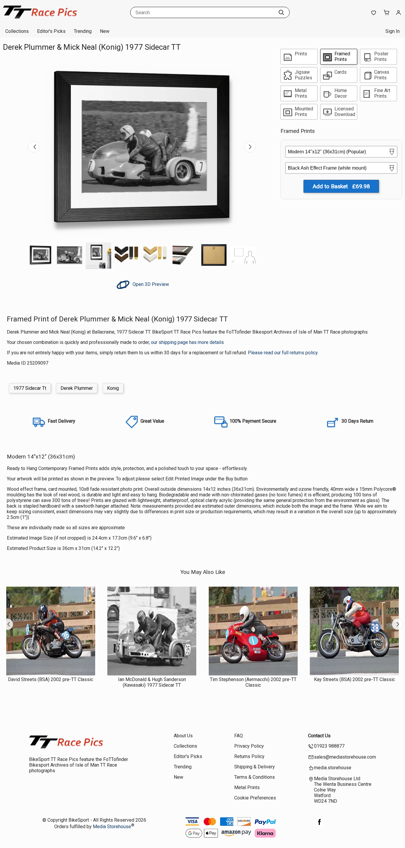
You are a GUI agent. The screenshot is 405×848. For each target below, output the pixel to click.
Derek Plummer (76, 388)
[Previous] (33, 146)
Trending (83, 31)
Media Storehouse (112, 826)
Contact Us (319, 735)
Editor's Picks (51, 31)
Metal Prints (247, 787)
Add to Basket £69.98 (341, 186)
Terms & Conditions (254, 777)
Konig (113, 388)
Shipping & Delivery (254, 767)
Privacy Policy (249, 746)
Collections (17, 31)
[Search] (281, 12)
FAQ (238, 735)
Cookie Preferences (255, 798)
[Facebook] (319, 825)
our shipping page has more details (187, 342)
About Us (183, 735)
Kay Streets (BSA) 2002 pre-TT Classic (354, 679)
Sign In (392, 31)
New (104, 31)
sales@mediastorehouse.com (345, 757)
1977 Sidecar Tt (29, 388)
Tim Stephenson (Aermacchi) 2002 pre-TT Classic (253, 682)
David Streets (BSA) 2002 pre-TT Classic (50, 679)
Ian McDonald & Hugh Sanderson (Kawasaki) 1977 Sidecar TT (152, 682)
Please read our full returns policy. (283, 352)
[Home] (40, 19)
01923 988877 (329, 746)
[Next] (250, 146)
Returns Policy (249, 756)
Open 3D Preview (150, 284)
